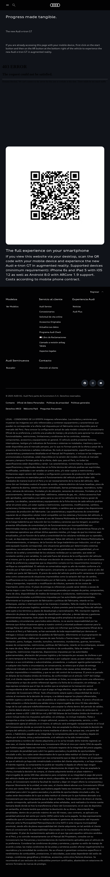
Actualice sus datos (49, 327)
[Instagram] (92, 383)
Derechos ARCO (13, 408)
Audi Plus (77, 311)
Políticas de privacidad (58, 402)
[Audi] (55, 5)
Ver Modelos (12, 306)
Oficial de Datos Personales (30, 402)
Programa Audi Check (50, 332)
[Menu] (8, 5)
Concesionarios (46, 311)
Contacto (10, 402)
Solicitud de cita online (50, 317)
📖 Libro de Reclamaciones (52, 337)
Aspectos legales (47, 351)
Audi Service (45, 306)
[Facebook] (84, 383)
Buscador (10, 368)
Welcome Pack (30, 408)
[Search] (13, 5)
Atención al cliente (48, 368)
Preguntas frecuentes (51, 408)
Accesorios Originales (50, 322)
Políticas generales (80, 402)
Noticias (77, 306)
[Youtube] (100, 383)
